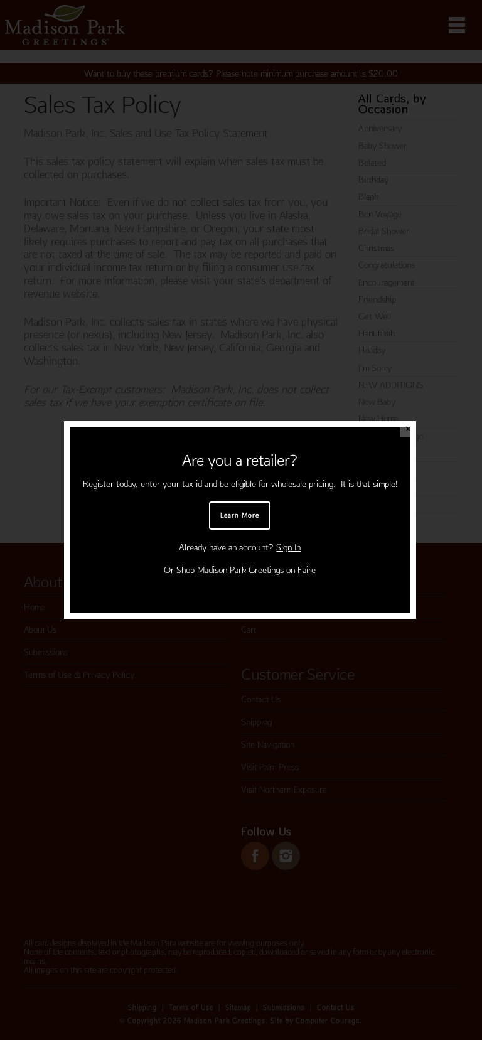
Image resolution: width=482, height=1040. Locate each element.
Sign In (288, 547)
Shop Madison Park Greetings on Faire (246, 570)
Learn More (239, 515)
